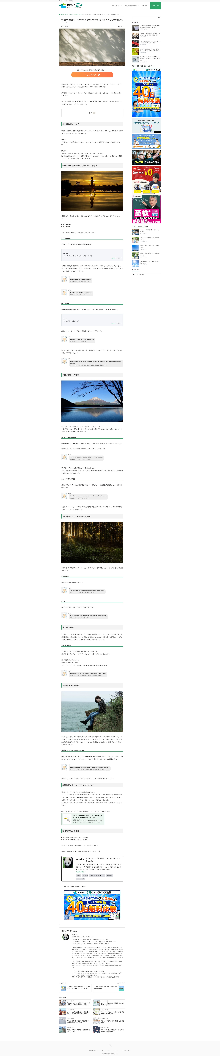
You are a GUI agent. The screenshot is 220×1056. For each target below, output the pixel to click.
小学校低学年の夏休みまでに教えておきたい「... (150, 255)
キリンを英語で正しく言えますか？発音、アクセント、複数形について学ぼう (150, 49)
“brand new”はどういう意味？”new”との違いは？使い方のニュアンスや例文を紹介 (150, 58)
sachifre (121, 26)
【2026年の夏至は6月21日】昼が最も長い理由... (150, 263)
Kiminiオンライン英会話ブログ (110, 1053)
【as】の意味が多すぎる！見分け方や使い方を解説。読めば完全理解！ (150, 42)
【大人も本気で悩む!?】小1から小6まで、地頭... (149, 231)
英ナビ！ (114, 258)
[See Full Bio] (86, 872)
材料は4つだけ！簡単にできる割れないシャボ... (150, 247)
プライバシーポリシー (126, 1050)
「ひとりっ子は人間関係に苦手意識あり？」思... (149, 239)
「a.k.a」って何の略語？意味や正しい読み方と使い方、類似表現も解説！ (150, 34)
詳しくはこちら (91, 75)
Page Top (110, 1045)
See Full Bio (80, 872)
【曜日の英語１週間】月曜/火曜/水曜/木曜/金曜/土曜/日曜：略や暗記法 (150, 26)
